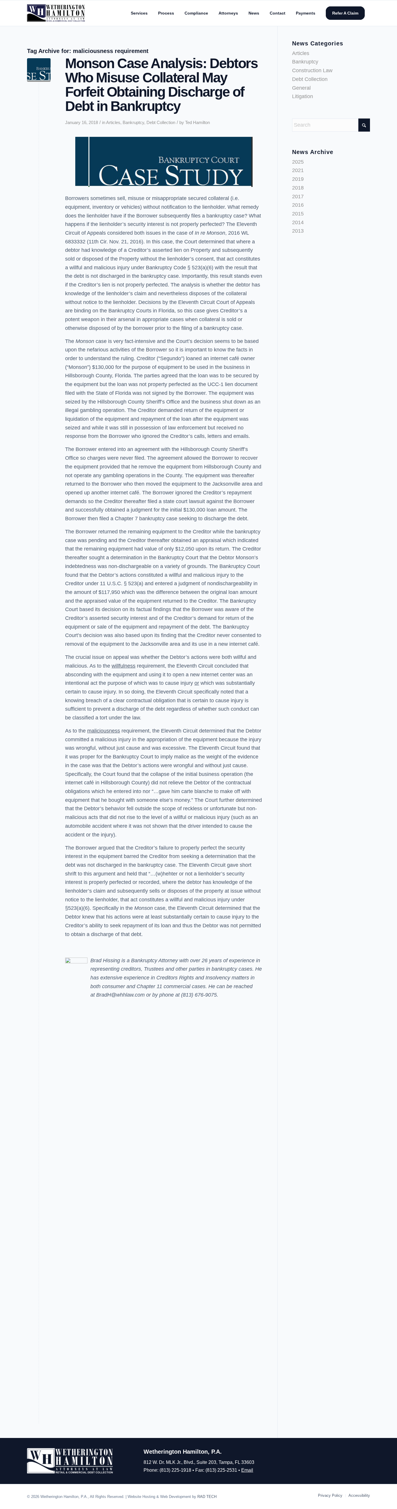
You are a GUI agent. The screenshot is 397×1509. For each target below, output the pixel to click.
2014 (298, 222)
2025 (298, 162)
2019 (298, 179)
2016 (298, 205)
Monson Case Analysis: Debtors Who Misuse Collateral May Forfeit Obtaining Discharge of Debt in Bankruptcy (161, 85)
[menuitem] (139, 13)
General (301, 88)
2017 (298, 196)
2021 (298, 170)
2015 (298, 214)
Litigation (302, 96)
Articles (113, 122)
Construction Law (312, 70)
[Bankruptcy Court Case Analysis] (39, 70)
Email (247, 1470)
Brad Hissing (105, 960)
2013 (298, 231)
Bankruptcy (133, 122)
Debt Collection (160, 122)
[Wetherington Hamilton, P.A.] (56, 13)
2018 (298, 188)
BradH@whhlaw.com (120, 995)
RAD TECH (207, 1496)
